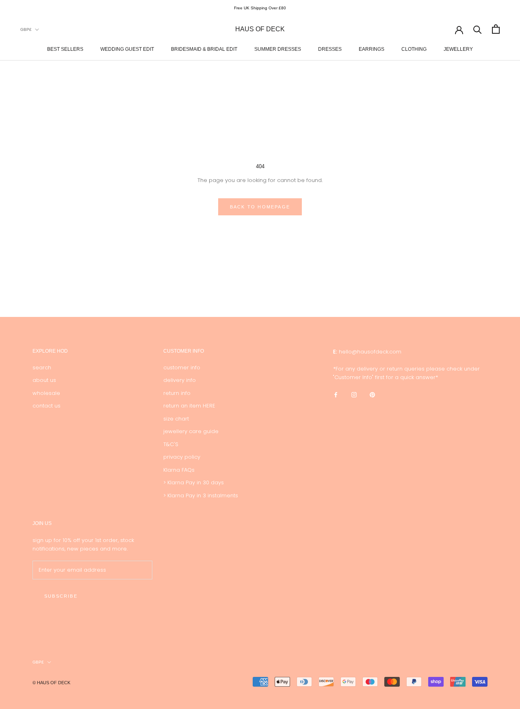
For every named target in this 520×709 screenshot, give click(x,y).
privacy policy (181, 457)
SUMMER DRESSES (277, 49)
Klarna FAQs (179, 470)
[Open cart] (496, 29)
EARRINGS (371, 49)
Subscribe (61, 596)
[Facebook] (335, 394)
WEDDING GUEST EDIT (127, 49)
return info (177, 393)
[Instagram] (354, 394)
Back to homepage (260, 206)
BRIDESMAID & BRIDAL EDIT (204, 49)
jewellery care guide (191, 431)
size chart (176, 419)
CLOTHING (414, 49)
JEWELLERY (458, 49)
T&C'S (170, 444)
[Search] (477, 29)
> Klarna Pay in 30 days (193, 482)
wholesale (46, 393)
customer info (181, 367)
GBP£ (26, 29)
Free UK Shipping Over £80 (260, 8)
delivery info (179, 380)
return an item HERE (189, 406)
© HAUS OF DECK (51, 682)
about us (44, 380)
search (41, 367)
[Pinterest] (372, 394)
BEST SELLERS (65, 49)
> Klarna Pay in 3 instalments (200, 495)
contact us (46, 406)
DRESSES (330, 49)
